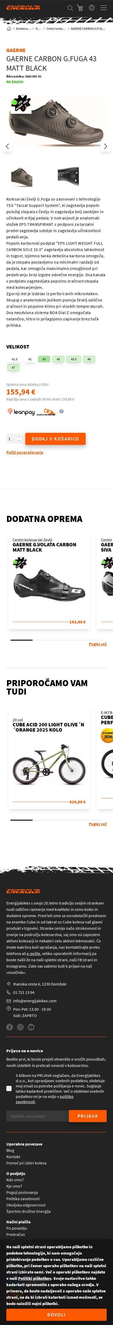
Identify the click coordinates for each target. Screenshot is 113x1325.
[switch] (92, 7)
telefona (13, 953)
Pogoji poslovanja (22, 1192)
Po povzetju (16, 1228)
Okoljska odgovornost (25, 1205)
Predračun (15, 1234)
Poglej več (98, 643)
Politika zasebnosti (23, 1198)
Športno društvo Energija (28, 1211)
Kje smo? (14, 1186)
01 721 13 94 (23, 992)
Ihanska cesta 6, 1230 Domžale (39, 984)
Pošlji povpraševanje (24, 452)
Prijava (88, 1116)
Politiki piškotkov (34, 1278)
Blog (10, 1150)
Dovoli (56, 1315)
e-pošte (33, 953)
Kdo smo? (15, 1179)
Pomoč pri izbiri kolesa (26, 1162)
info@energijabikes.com (34, 1000)
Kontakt (13, 1156)
